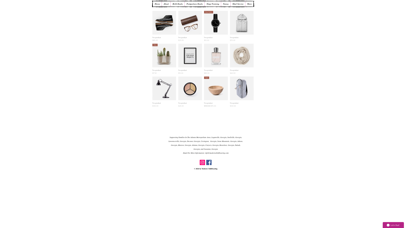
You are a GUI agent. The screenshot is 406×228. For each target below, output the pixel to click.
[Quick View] (164, 23)
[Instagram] (202, 162)
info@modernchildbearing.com (216, 153)
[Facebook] (209, 162)
